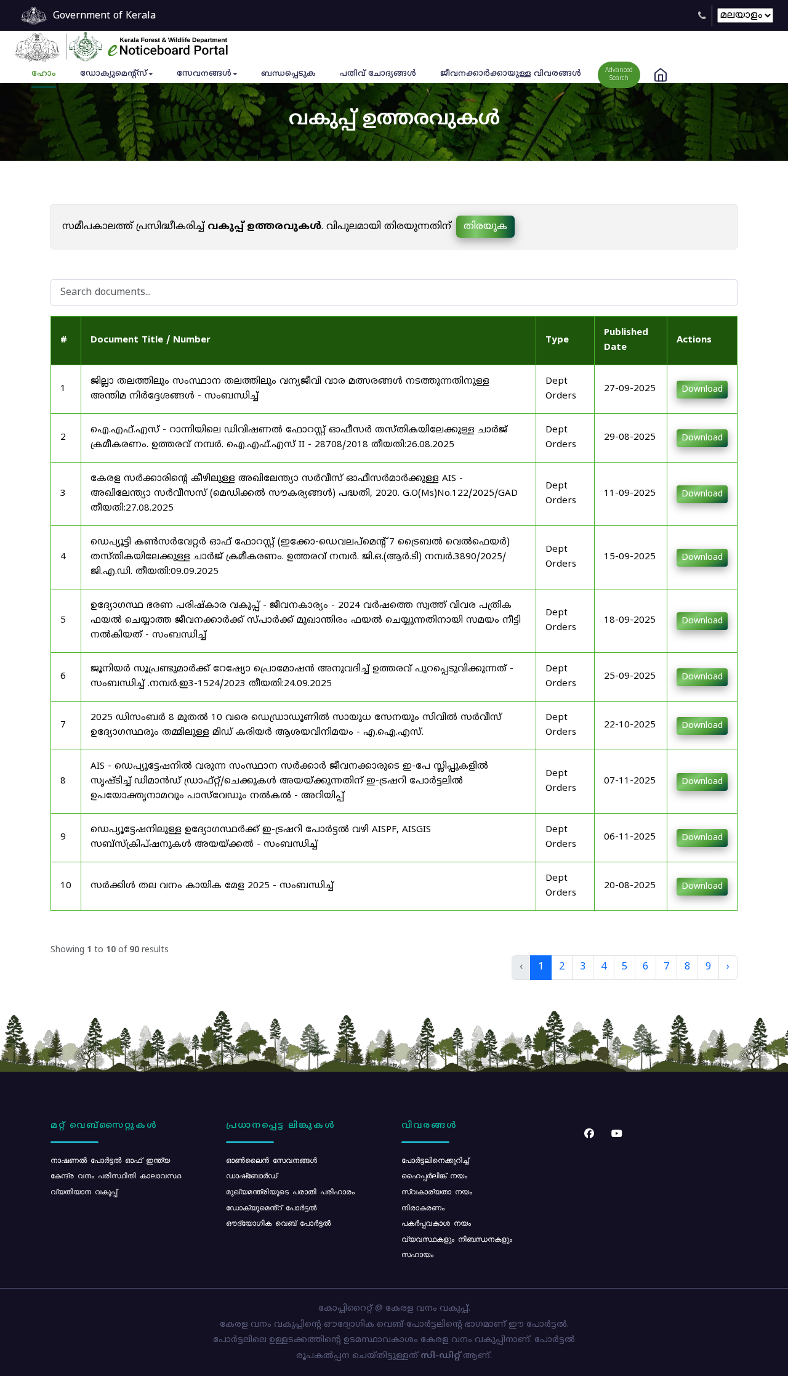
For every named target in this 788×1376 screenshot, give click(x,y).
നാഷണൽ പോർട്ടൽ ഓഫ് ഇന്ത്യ (110, 1160)
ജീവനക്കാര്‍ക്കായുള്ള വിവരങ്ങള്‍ (510, 74)
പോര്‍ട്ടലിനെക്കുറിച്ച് (434, 1160)
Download (702, 389)
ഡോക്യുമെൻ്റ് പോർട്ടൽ (271, 1207)
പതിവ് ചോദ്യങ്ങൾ (378, 74)
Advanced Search (619, 75)
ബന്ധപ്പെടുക (288, 74)
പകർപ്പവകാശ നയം (436, 1222)
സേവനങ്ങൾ (204, 74)
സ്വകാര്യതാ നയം (436, 1191)
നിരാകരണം (422, 1207)
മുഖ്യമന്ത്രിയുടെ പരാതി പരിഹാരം (290, 1191)
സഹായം (417, 1254)
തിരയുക (485, 227)
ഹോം (43, 74)
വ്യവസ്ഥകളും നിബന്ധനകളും (456, 1238)
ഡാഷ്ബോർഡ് (251, 1175)
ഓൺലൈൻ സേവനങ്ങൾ (271, 1160)
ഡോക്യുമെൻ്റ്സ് (113, 74)
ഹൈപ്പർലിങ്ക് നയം (434, 1175)
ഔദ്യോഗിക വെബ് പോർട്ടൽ (278, 1222)
